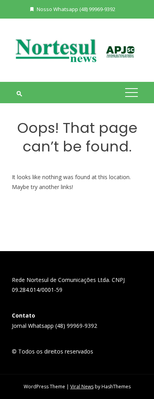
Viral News (82, 386)
